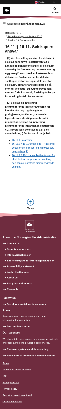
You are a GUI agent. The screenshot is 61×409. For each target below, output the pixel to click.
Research (12, 289)
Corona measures (12, 401)
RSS (5, 376)
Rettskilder (10, 32)
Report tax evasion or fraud (17, 395)
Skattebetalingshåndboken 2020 (26, 23)
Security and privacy (19, 249)
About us (12, 277)
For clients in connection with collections (31, 355)
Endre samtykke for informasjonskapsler (30, 260)
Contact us (13, 243)
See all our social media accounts (26, 304)
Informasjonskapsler (19, 254)
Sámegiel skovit (11, 382)
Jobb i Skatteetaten (18, 272)
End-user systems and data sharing (27, 349)
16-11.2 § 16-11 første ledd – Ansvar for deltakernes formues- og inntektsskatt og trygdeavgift (33, 147)
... (20, 32)
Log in (52, 2)
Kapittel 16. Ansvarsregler (21, 40)
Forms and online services (17, 369)
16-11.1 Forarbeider (22, 140)
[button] (41, 2)
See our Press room (18, 326)
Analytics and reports (19, 283)
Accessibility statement (20, 266)
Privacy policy (10, 388)
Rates (6, 363)
